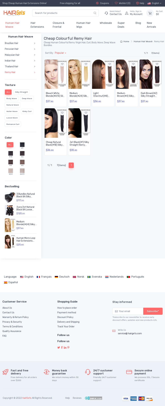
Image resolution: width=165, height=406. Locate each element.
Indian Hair (10, 60)
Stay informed (122, 301)
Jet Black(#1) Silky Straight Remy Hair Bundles (79, 145)
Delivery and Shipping (68, 322)
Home (126, 41)
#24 (11, 174)
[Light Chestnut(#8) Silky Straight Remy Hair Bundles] (103, 74)
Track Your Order (65, 326)
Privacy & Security (12, 322)
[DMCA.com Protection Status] (93, 398)
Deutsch (64, 276)
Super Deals (121, 24)
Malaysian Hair (12, 55)
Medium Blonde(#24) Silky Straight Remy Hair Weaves (26, 225)
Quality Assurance (11, 331)
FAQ (4, 336)
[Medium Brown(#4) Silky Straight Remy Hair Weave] (127, 74)
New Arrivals (151, 24)
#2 (22, 157)
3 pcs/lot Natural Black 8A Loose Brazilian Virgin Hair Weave (26, 211)
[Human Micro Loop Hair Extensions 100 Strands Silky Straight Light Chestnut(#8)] (10, 241)
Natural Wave (12, 105)
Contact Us (8, 312)
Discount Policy (65, 317)
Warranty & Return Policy (15, 317)
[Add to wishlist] (62, 64)
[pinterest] (68, 347)
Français (46, 276)
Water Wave (11, 111)
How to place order (67, 308)
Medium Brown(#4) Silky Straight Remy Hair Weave (125, 97)
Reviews (77, 398)
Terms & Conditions (12, 326)
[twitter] (58, 347)
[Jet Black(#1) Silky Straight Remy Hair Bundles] (79, 123)
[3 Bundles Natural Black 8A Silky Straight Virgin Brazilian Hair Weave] (10, 197)
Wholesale (106, 22)
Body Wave (11, 98)
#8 (22, 165)
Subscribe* (153, 311)
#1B (10, 157)
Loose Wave (12, 118)
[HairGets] (14, 13)
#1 (22, 148)
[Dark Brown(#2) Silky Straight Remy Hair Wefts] (151, 74)
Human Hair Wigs (83, 24)
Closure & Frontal (58, 24)
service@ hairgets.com (130, 333)
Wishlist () (124, 3)
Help (142, 3)
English (29, 276)
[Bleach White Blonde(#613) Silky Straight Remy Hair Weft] (56, 74)
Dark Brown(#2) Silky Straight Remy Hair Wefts (149, 96)
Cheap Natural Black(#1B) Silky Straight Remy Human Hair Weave (55, 146)
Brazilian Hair (11, 43)
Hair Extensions (37, 24)
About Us (7, 308)
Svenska (97, 276)
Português (137, 276)
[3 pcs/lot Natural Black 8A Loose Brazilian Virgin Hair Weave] (10, 210)
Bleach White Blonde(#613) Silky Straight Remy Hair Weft (55, 97)
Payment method (66, 312)
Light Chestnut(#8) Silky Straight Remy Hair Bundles (103, 97)
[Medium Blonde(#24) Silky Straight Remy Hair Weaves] (10, 225)
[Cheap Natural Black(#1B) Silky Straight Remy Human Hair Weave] (56, 123)
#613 (22, 174)
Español (13, 282)
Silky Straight (21, 92)
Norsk (80, 276)
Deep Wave (27, 98)
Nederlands (117, 276)
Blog (138, 22)
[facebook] (62, 347)
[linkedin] (65, 347)
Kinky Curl (27, 111)
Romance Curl (12, 124)
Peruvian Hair (12, 49)
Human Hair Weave (12, 24)
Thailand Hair (11, 66)
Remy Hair (10, 72)
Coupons (104, 3)
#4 (10, 165)
